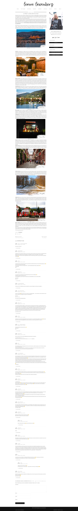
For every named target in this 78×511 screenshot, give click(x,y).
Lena (21, 420)
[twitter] (53, 37)
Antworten (18, 248)
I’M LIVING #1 (44, 237)
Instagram (19, 230)
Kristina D (20, 333)
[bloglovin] (58, 37)
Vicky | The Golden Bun (22, 243)
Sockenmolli (32, 221)
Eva (18, 343)
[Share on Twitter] (19, 232)
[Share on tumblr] (21, 232)
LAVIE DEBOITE (20, 353)
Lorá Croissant (21, 290)
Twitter (22, 230)
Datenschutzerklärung (58, 34)
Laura (19, 443)
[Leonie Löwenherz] (39, 4)
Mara (19, 316)
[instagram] (55, 37)
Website (16, 499)
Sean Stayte (32, 109)
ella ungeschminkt (21, 324)
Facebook (16, 230)
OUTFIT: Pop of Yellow (19, 237)
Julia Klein (20, 471)
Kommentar (17, 484)
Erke (32, 195)
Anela (19, 435)
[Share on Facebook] (18, 232)
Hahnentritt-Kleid (30, 338)
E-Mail (16, 496)
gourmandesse (21, 283)
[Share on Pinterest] (20, 232)
